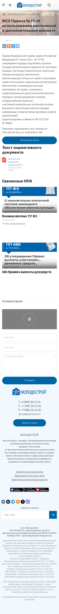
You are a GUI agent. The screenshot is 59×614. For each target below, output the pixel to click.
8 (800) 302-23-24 (31, 402)
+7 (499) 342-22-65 (31, 406)
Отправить (29, 380)
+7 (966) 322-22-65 (31, 410)
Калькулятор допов (29, 140)
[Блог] (4, 14)
